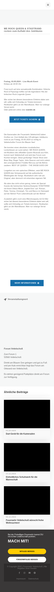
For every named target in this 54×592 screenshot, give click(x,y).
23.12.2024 (11, 474)
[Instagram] (24, 573)
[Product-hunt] (35, 573)
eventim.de (30, 110)
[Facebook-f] (19, 573)
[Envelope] (30, 573)
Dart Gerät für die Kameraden (20, 434)
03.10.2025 (11, 430)
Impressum (21, 579)
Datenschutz (33, 579)
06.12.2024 (11, 517)
